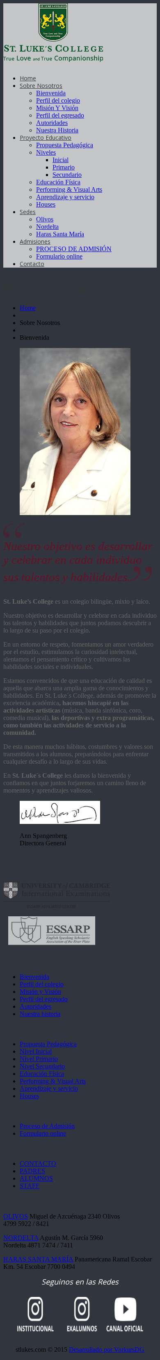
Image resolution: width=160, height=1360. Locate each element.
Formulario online (59, 256)
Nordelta (47, 226)
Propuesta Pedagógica (64, 144)
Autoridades (52, 122)
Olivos (44, 219)
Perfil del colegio (58, 100)
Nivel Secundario (42, 1066)
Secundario (67, 174)
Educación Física (58, 182)
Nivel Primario (39, 1058)
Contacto (32, 264)
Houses (45, 204)
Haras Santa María (60, 234)
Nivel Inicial (36, 1051)
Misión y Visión (40, 991)
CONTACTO (38, 1163)
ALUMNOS (36, 1178)
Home (28, 78)
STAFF (29, 1185)
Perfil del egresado (60, 115)
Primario (64, 167)
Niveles (46, 152)
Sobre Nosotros (41, 85)
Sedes (28, 212)
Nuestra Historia (57, 130)
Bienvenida (51, 92)
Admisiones (35, 241)
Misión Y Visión (57, 107)
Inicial (61, 159)
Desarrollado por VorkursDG (106, 1349)
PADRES (32, 1170)
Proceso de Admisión (47, 1125)
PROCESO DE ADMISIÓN (74, 248)
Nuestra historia (40, 1013)
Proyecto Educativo (45, 137)
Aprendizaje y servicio (65, 196)
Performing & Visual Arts (69, 189)
